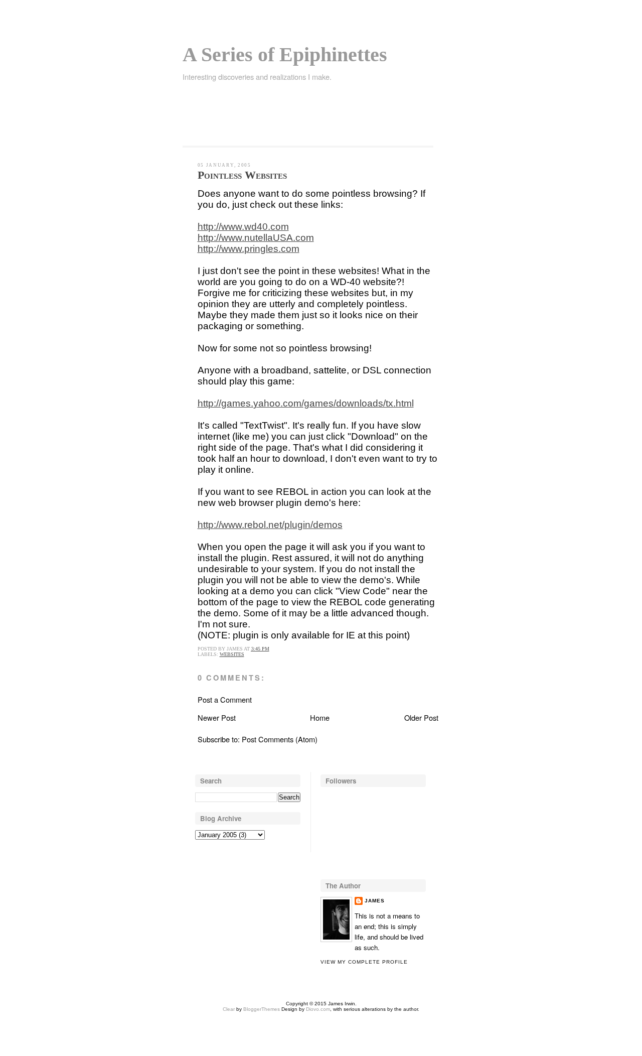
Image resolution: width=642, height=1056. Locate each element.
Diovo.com (318, 1009)
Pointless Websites (242, 175)
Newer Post (217, 717)
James (375, 900)
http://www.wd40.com (243, 226)
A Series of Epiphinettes (285, 54)
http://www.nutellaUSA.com (256, 237)
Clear (229, 1009)
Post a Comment (225, 699)
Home (320, 717)
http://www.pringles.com (248, 248)
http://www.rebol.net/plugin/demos (270, 524)
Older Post (421, 717)
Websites (232, 654)
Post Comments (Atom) (279, 739)
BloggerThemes (261, 1009)
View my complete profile (364, 962)
